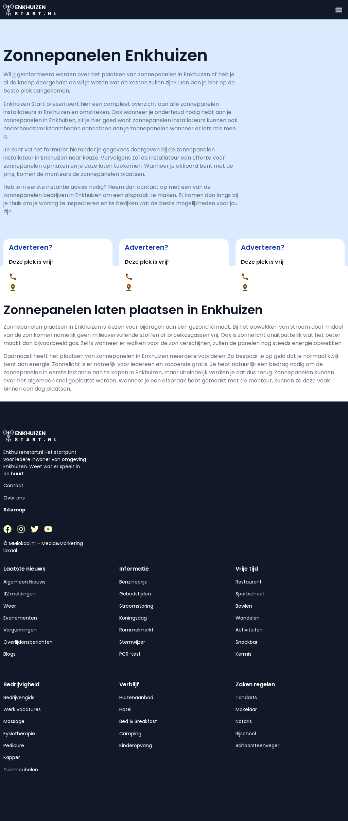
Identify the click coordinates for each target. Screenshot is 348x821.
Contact (13, 485)
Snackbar (247, 642)
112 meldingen (19, 593)
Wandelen (248, 617)
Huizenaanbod (136, 697)
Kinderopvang (135, 745)
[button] (339, 9)
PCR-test (130, 654)
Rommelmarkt (136, 629)
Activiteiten (249, 629)
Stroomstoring (136, 606)
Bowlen (244, 606)
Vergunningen (20, 629)
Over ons (14, 497)
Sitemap (14, 509)
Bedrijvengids (18, 697)
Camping (130, 733)
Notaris (244, 721)
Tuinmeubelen (20, 769)
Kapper (11, 757)
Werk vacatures (22, 709)
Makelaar (246, 709)
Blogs (9, 654)
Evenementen (20, 617)
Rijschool (246, 733)
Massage (13, 721)
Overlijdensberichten (28, 642)
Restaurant (249, 581)
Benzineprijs (133, 581)
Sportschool (250, 593)
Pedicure (13, 745)
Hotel (125, 709)
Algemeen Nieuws (24, 581)
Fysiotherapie (19, 733)
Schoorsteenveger (257, 745)
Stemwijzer (132, 642)
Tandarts (246, 697)
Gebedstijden (135, 593)
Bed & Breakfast (138, 721)
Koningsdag (133, 617)
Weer (9, 606)
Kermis (243, 654)
